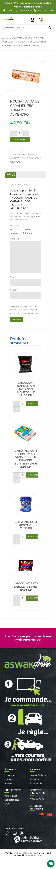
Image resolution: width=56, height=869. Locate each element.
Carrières (8, 779)
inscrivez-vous (32, 6)
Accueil (5, 38)
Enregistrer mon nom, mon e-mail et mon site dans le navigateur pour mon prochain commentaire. (25, 309)
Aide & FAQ (10, 796)
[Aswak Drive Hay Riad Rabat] (8, 19)
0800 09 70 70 (37, 798)
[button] (32, 403)
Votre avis (15, 239)
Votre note (15, 225)
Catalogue (35, 779)
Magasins (8, 783)
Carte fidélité (36, 783)
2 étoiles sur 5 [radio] (19, 229)
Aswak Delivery (38, 775)
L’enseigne (9, 775)
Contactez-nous (11, 799)
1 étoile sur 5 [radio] (12, 229)
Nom (13, 277)
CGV (7, 803)
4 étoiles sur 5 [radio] (15, 233)
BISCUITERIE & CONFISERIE (23, 38)
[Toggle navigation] (48, 20)
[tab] (10, 175)
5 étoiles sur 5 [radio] (28, 233)
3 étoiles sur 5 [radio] (29, 229)
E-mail (13, 290)
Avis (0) (10, 175)
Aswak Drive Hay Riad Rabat (25, 853)
